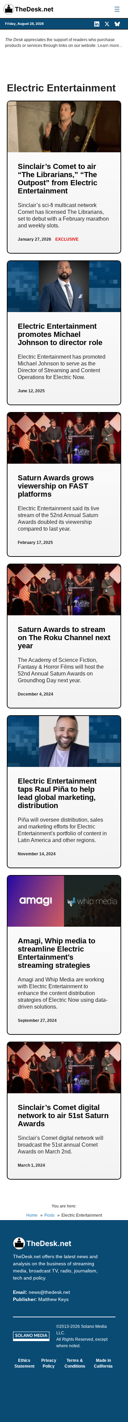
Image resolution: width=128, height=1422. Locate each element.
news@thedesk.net (49, 1292)
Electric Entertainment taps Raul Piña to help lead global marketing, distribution (57, 793)
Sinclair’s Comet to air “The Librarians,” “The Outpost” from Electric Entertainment (57, 178)
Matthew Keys (53, 1299)
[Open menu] (117, 9)
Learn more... (110, 45)
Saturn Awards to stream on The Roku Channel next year (64, 637)
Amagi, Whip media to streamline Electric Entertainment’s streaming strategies (56, 953)
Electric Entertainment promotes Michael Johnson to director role (60, 334)
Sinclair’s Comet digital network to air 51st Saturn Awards (63, 1115)
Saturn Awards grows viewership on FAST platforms (56, 486)
